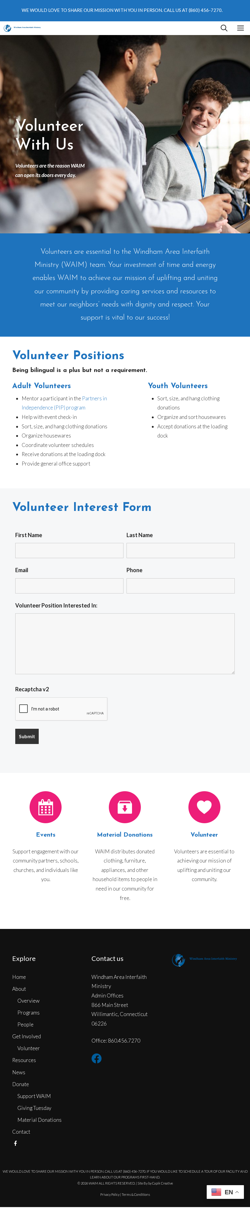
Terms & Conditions (136, 1194)
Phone (134, 570)
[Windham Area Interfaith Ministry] (22, 28)
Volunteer (28, 1048)
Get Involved (26, 1036)
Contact (21, 1131)
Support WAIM (34, 1096)
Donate (20, 1084)
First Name (28, 535)
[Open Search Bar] (224, 28)
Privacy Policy (110, 1194)
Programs (28, 1012)
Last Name (140, 535)
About (19, 989)
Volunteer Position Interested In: (56, 605)
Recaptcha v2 (32, 689)
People (25, 1024)
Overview (28, 1000)
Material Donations (39, 1120)
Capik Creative (162, 1183)
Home (19, 977)
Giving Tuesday (34, 1108)
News (18, 1072)
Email (21, 570)
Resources (24, 1060)
